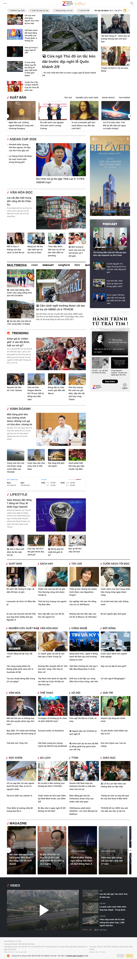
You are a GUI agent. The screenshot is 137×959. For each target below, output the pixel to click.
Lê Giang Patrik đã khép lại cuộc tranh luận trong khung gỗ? (20, 159)
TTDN (74, 757)
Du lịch (45, 757)
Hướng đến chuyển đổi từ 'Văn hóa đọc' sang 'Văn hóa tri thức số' (52, 669)
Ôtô (101, 891)
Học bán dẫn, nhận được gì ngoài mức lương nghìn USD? (115, 283)
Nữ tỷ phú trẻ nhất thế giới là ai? (56, 552)
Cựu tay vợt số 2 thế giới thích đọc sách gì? (36, 552)
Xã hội (75, 693)
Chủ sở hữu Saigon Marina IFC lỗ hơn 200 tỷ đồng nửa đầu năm (36, 393)
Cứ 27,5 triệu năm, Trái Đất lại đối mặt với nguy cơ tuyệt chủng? (114, 125)
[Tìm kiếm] (132, 3)
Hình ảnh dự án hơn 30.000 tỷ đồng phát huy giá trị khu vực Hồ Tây (83, 746)
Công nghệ (79, 628)
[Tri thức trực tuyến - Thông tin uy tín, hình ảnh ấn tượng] (74, 3)
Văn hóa (14, 693)
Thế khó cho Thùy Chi (17, 743)
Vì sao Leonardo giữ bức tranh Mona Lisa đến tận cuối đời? (83, 125)
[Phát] (43, 910)
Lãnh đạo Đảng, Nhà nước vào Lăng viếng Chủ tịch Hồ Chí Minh (19, 293)
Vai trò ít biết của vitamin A (19, 796)
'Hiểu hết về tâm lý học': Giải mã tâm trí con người (109, 350)
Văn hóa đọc (21, 192)
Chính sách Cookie (75, 956)
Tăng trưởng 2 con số (64, 10)
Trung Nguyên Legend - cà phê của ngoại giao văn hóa (119, 372)
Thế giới (102, 903)
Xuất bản (18, 97)
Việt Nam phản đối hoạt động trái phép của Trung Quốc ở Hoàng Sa (31, 35)
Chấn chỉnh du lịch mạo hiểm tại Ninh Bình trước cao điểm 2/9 (52, 799)
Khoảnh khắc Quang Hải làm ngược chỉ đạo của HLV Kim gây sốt (20, 147)
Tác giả (76, 563)
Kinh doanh (20, 409)
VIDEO (15, 885)
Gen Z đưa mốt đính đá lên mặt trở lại (15, 552)
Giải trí (108, 693)
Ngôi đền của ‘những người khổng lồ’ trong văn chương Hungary (21, 125)
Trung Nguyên (95, 312)
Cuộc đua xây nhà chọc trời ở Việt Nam (36, 466)
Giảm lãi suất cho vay (40, 10)
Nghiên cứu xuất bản (24, 628)
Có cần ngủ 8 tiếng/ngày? (113, 678)
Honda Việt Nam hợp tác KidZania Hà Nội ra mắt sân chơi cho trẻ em (82, 786)
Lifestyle (18, 494)
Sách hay (46, 563)
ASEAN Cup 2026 (17, 10)
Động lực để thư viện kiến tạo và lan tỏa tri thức (35, 249)
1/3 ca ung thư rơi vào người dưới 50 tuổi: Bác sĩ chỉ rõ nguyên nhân (20, 786)
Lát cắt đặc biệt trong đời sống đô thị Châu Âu (19, 201)
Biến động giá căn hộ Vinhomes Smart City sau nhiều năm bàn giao (81, 799)
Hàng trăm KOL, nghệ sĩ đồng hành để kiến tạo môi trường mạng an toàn (83, 657)
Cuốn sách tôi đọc (116, 563)
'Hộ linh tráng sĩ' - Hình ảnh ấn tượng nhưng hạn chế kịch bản (115, 39)
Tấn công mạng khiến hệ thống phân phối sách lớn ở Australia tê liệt (20, 669)
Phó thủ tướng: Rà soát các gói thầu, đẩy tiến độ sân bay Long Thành (77, 393)
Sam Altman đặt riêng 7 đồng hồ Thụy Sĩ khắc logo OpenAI (19, 503)
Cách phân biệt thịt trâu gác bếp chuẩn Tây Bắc (76, 466)
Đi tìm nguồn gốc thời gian (113, 614)
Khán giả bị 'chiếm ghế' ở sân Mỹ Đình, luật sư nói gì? (18, 342)
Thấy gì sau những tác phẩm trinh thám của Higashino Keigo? (83, 592)
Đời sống (109, 628)
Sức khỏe (15, 757)
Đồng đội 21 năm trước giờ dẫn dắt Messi (56, 390)
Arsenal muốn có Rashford (51, 731)
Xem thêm (110, 379)
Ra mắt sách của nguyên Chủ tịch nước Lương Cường (52, 125)
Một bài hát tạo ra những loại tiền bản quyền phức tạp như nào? (20, 721)
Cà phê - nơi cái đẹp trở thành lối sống (100, 371)
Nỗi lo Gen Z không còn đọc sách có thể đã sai (15, 249)
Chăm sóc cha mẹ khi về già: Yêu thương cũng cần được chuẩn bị (51, 592)
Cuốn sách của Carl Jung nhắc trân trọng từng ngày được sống (115, 592)
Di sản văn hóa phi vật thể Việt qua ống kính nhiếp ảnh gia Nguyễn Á (21, 617)
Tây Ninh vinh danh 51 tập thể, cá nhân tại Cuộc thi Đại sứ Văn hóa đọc (52, 681)
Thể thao (46, 693)
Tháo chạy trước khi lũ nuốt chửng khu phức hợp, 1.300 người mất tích (112, 922)
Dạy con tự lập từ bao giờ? (113, 666)
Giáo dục (109, 757)
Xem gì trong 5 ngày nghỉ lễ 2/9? (31, 50)
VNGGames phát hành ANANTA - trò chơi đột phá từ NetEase (83, 811)
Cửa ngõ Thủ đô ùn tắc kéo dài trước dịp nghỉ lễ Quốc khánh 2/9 (68, 61)
